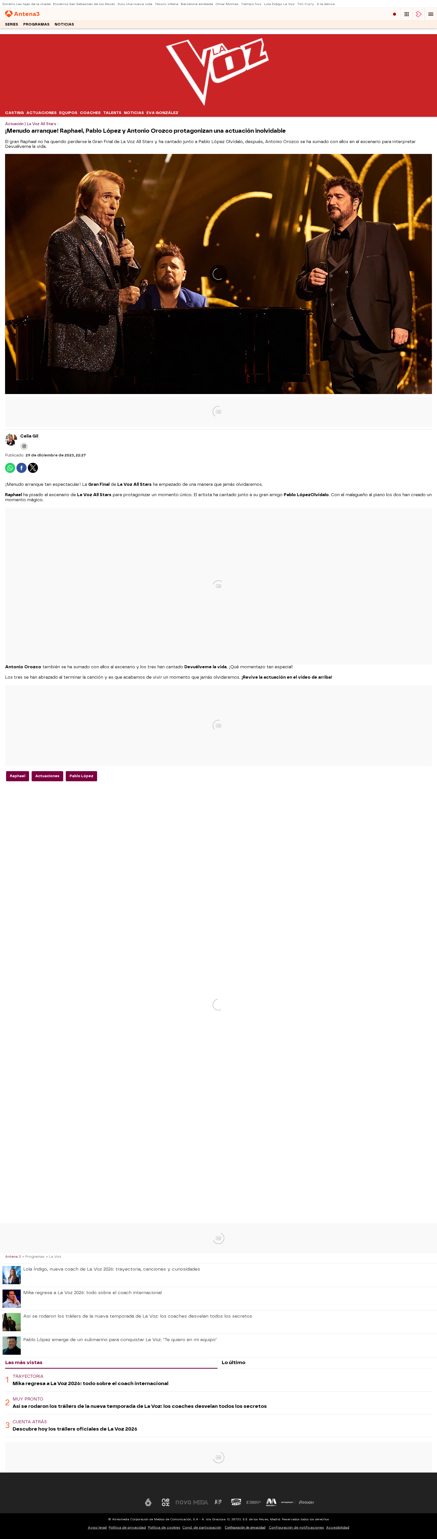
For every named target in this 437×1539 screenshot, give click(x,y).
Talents (112, 112)
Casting (14, 112)
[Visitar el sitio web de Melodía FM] (271, 1502)
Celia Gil (29, 436)
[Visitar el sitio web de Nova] (183, 1502)
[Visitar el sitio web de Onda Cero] (236, 1502)
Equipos (68, 112)
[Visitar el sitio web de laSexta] (148, 1502)
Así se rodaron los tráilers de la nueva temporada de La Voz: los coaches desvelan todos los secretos (140, 1406)
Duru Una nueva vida (135, 4)
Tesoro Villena (166, 4)
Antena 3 (13, 1256)
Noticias (64, 24)
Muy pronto (28, 1399)
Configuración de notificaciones (296, 1527)
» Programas (33, 1256)
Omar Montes (226, 4)
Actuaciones (41, 112)
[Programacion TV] (407, 14)
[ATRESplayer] (419, 14)
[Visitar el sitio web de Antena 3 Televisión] (130, 1502)
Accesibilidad (337, 1527)
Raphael (17, 776)
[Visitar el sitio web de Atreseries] (218, 1502)
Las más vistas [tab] (23, 1362)
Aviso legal (97, 1527)
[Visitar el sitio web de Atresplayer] (288, 1502)
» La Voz (53, 1256)
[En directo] (394, 14)
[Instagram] (24, 446)
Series (11, 24)
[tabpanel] (218, 1403)
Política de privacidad (127, 1527)
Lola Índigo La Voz (279, 4)
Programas (36, 24)
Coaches (90, 112)
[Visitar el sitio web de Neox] (165, 1502)
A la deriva (326, 4)
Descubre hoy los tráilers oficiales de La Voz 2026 (75, 1429)
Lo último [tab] (233, 1362)
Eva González (162, 112)
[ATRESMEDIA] (218, 1487)
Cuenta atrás (30, 1421)
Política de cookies (164, 1527)
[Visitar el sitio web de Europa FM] (253, 1502)
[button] (431, 14)
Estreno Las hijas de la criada (27, 4)
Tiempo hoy (251, 4)
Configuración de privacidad (245, 1527)
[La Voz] (218, 105)
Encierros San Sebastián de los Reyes (84, 4)
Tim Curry (305, 4)
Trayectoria (28, 1376)
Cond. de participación (201, 1527)
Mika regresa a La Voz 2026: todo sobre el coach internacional (90, 1383)
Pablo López (81, 776)
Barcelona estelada (197, 4)
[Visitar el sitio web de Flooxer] (306, 1502)
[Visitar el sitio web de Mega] (200, 1502)
